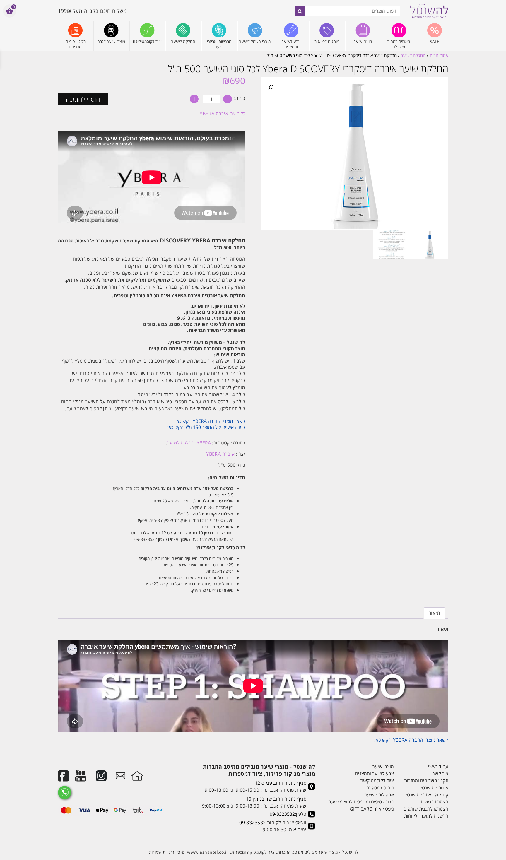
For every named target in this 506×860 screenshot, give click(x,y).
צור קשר (440, 773)
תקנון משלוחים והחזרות (426, 780)
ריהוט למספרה (380, 787)
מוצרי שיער (383, 766)
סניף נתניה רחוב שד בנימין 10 (276, 799)
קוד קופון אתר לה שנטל (426, 794)
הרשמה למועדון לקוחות (426, 816)
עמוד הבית (439, 55)
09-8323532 (282, 814)
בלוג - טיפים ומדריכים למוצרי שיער (361, 802)
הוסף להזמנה (83, 99)
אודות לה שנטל (434, 787)
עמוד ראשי (438, 766)
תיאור (434, 613)
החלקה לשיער (413, 55)
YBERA (204, 443)
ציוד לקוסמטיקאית (377, 780)
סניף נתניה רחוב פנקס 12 (280, 783)
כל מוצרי (222, 113)
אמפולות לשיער (379, 794)
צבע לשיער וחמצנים (374, 773)
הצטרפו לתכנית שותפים (426, 809)
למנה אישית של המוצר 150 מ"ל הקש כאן (206, 427)
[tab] (434, 613)
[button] (271, 87)
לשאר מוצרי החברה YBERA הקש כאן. (209, 421)
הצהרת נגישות (434, 802)
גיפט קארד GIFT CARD (372, 809)
